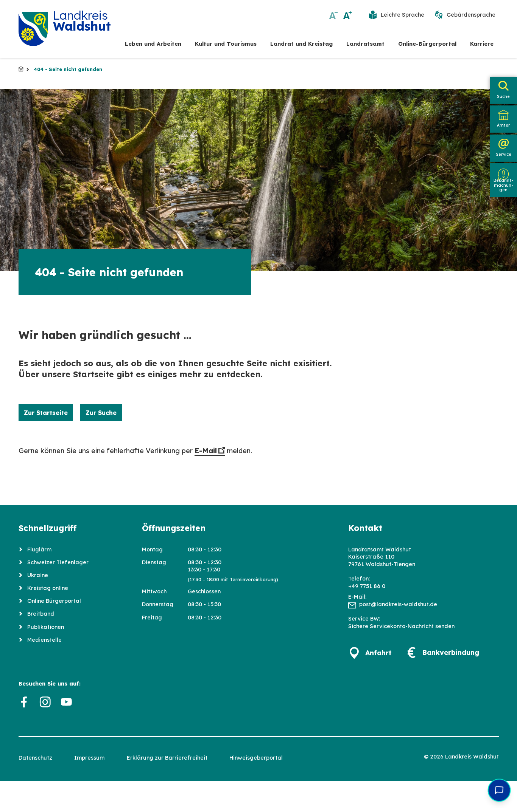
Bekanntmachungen (503, 185)
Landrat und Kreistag (301, 43)
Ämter (503, 125)
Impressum (89, 757)
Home (21, 69)
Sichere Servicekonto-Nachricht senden (401, 626)
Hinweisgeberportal (256, 757)
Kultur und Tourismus (226, 43)
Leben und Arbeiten (153, 43)
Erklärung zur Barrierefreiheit (167, 757)
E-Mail (206, 450)
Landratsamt (365, 43)
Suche (503, 96)
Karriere (482, 43)
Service (503, 154)
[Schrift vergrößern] (348, 15)
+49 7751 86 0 (366, 586)
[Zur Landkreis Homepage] (33, 29)
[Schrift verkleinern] (334, 15)
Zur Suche (101, 412)
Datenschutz (35, 757)
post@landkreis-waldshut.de (398, 604)
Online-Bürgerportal (427, 43)
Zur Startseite (46, 412)
